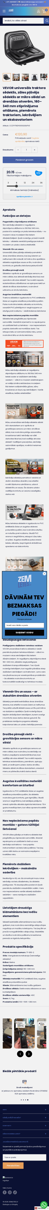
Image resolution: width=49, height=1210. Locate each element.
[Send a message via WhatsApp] (44, 1205)
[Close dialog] (44, 573)
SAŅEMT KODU (24, 632)
